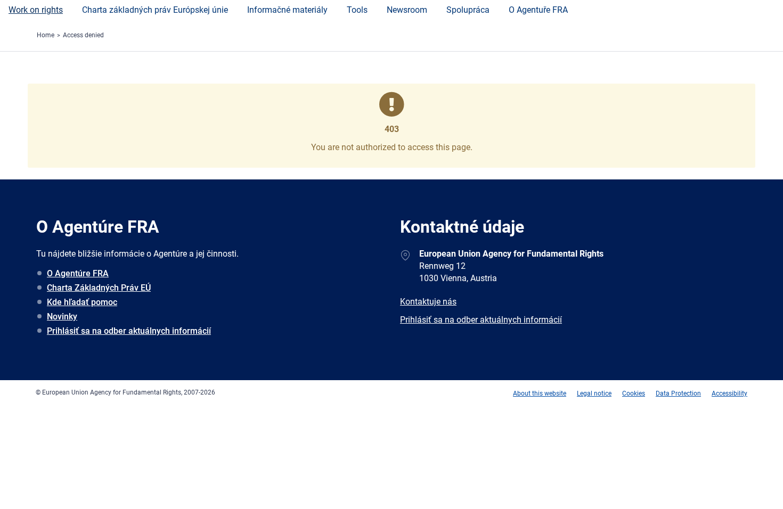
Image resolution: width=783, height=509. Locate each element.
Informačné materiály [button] (287, 10)
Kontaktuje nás (428, 302)
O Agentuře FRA (538, 10)
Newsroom (407, 10)
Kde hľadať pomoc (82, 302)
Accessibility (729, 393)
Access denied (83, 35)
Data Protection (678, 393)
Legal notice (594, 393)
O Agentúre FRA (78, 273)
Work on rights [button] (36, 10)
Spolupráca (468, 10)
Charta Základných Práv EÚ (99, 288)
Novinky (62, 316)
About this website (539, 393)
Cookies (633, 393)
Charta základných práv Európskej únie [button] (155, 10)
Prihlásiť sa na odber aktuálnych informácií (129, 331)
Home (45, 35)
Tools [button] (357, 10)
